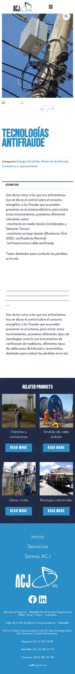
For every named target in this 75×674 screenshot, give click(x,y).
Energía (21, 161)
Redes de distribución (55, 161)
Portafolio (34, 161)
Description (12, 185)
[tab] (37, 185)
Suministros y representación (20, 166)
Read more (18, 447)
